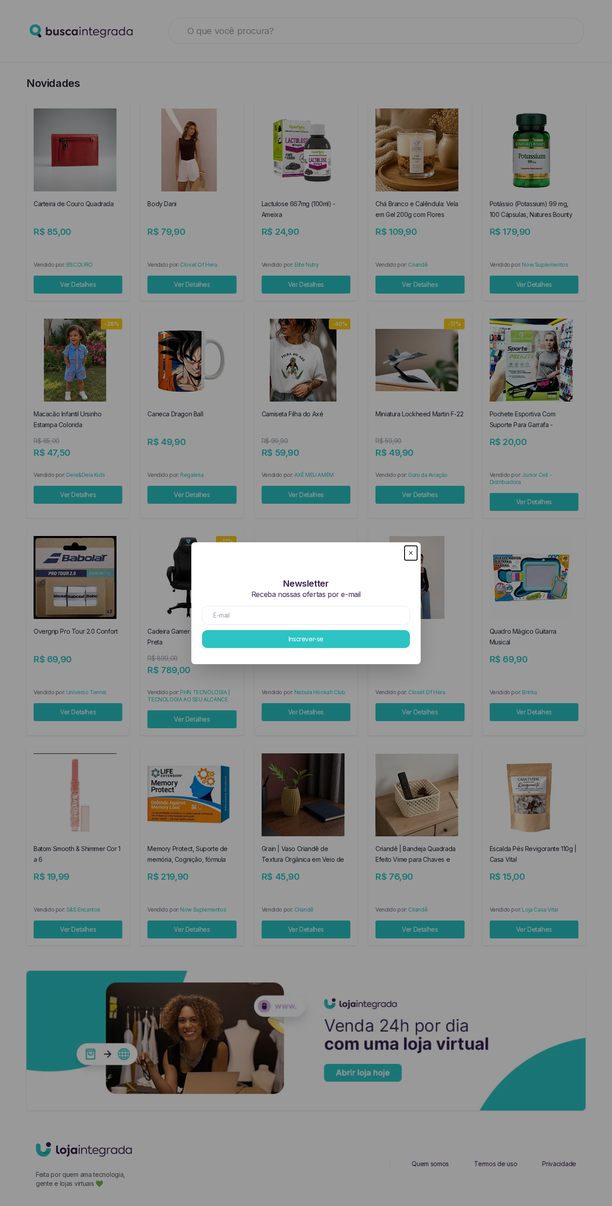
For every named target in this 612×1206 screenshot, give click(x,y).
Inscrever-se (306, 639)
